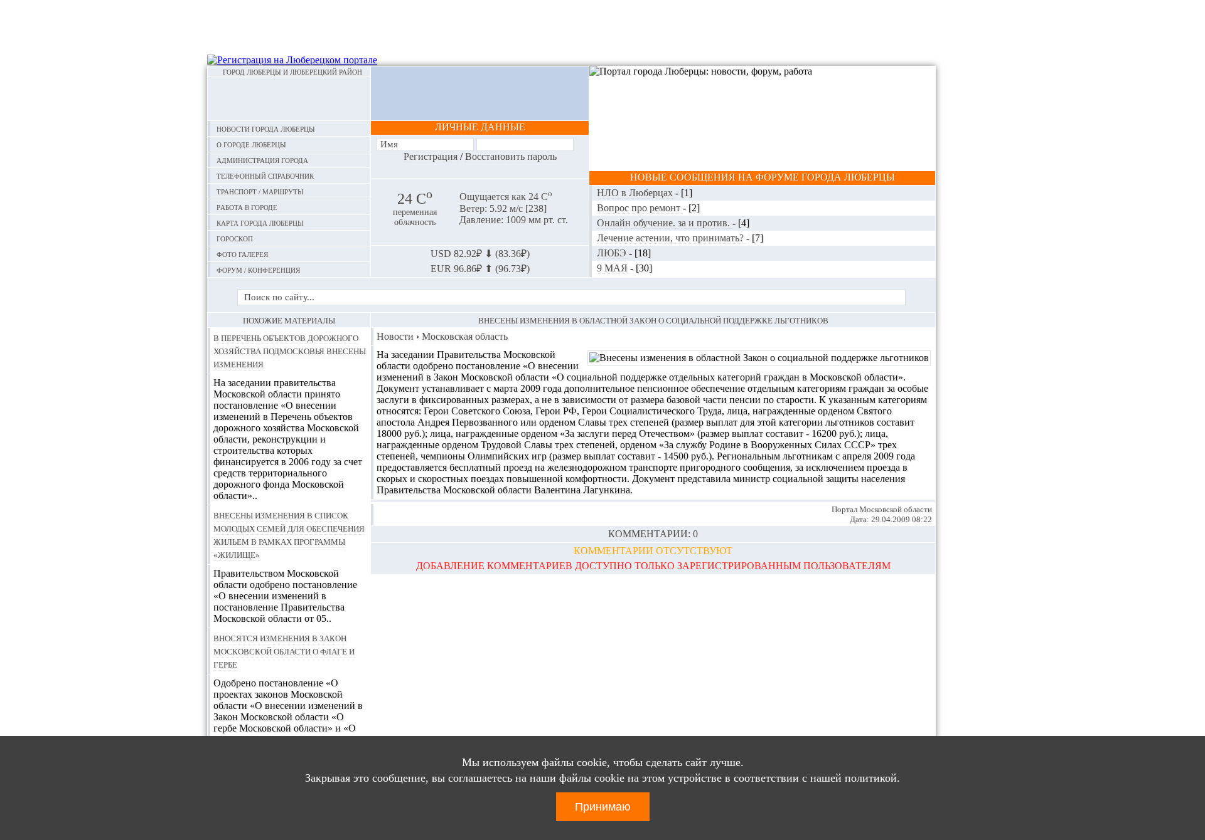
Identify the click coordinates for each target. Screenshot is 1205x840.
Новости (395, 336)
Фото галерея (242, 253)
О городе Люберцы (251, 144)
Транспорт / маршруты (260, 191)
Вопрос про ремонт (640, 207)
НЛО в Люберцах (636, 192)
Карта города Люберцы (260, 222)
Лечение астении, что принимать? (671, 238)
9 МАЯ (613, 268)
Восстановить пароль (511, 156)
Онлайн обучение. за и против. (664, 223)
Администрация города (262, 159)
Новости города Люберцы (266, 128)
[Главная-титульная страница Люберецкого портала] (289, 98)
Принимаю (603, 807)
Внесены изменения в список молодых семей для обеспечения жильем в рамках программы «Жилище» (289, 534)
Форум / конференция (258, 269)
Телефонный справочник (265, 175)
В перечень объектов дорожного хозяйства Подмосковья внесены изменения (289, 350)
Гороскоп (235, 238)
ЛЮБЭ (613, 253)
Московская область (465, 336)
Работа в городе (247, 206)
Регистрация (431, 156)
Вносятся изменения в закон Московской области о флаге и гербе (284, 650)
